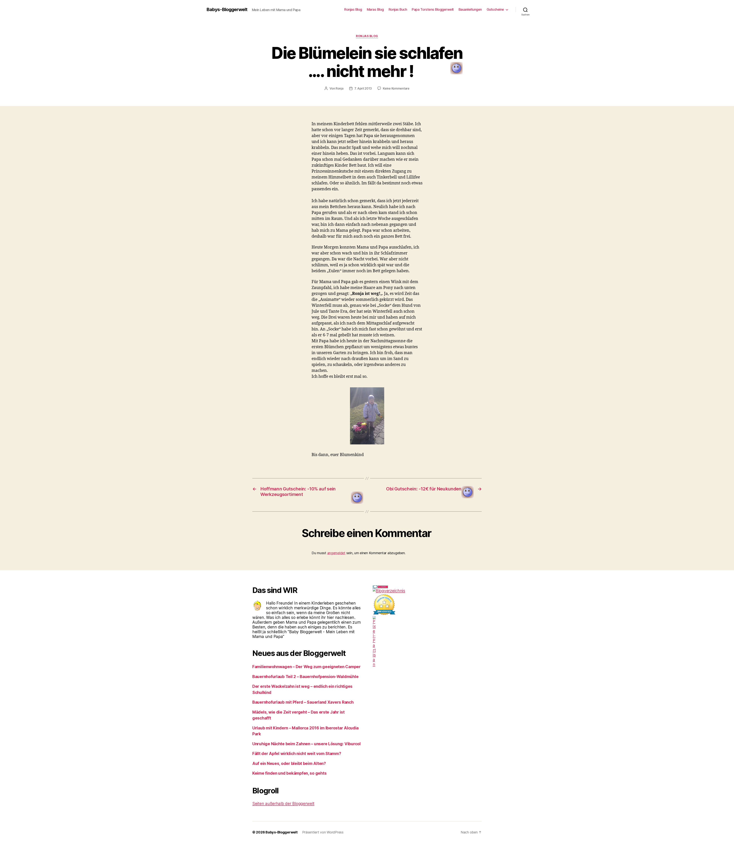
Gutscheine (495, 9)
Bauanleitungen (470, 9)
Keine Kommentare (396, 88)
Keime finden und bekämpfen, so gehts (289, 773)
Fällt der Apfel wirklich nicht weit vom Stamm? (296, 753)
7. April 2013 (363, 88)
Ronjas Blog (353, 9)
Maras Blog (375, 9)
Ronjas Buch (398, 9)
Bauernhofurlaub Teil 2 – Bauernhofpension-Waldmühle (305, 676)
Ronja (339, 88)
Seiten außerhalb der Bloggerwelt (283, 803)
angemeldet (336, 553)
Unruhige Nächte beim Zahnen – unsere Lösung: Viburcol (306, 743)
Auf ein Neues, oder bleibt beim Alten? (289, 763)
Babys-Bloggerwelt (226, 9)
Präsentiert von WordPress (322, 832)
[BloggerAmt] (427, 590)
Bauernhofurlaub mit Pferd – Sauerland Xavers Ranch (303, 702)
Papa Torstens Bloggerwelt (433, 9)
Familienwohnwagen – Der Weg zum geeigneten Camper (306, 666)
